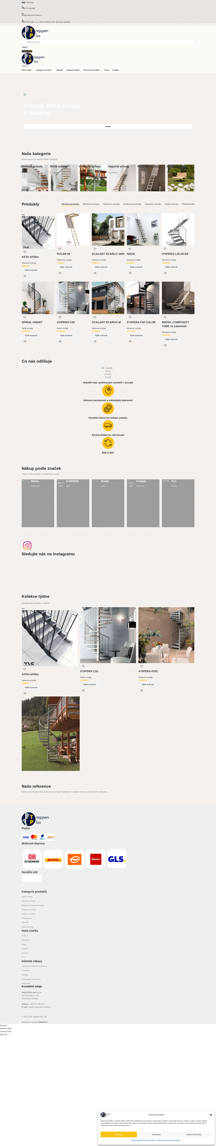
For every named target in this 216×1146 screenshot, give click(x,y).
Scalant (25, 949)
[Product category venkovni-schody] (93, 178)
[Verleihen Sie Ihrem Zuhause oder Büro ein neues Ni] (151, 569)
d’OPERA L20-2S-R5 (175, 253)
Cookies (25, 975)
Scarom (25, 953)
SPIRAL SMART (32, 322)
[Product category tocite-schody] (64, 178)
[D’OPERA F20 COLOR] (143, 298)
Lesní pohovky (27, 927)
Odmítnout (156, 1134)
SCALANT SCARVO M (106, 322)
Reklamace (26, 983)
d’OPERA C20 (66, 322)
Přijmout (118, 1134)
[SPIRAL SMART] (38, 298)
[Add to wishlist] (25, 252)
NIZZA (131, 253)
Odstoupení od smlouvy (31, 979)
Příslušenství (27, 918)
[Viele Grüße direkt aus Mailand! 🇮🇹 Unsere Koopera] (36, 569)
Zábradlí (25, 922)
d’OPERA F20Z (148, 671)
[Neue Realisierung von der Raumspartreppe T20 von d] (180, 569)
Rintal (24, 944)
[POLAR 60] (73, 229)
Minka (24, 936)
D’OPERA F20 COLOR (141, 322)
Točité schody (27, 328)
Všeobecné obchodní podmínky (34, 966)
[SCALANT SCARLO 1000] (108, 229)
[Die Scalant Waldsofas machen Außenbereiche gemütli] (93, 569)
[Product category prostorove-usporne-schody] (122, 178)
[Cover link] (38, 503)
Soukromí (25, 970)
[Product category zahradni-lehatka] (181, 178)
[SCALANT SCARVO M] (108, 298)
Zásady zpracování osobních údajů (143, 1140)
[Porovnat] (25, 276)
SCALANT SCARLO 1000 (108, 253)
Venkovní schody (29, 263)
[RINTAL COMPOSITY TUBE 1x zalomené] (178, 298)
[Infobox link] (38, 483)
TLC (23, 957)
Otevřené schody (169, 260)
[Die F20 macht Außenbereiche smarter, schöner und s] (122, 569)
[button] (211, 1115)
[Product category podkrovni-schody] (151, 178)
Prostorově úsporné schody (33, 905)
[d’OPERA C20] (73, 298)
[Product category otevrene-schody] (35, 178)
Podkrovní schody (64, 260)
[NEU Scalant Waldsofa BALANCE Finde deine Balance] (64, 569)
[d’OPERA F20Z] (166, 635)
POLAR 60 (63, 253)
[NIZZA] (143, 229)
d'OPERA (25, 940)
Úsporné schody (133, 260)
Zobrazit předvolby (194, 1134)
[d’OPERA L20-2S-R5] (178, 229)
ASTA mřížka (30, 256)
